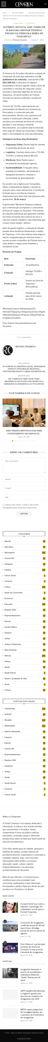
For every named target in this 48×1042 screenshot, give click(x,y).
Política (24, 661)
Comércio (24, 581)
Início (5, 13)
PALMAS (24, 720)
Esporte (24, 621)
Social (24, 684)
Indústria (24, 633)
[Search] (45, 4)
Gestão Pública (18, 13)
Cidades (24, 570)
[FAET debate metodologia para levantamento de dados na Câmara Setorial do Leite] (24, 412)
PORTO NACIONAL (24, 732)
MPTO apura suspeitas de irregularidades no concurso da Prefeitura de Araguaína (32, 1013)
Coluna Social (24, 575)
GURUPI (24, 714)
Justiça (24, 638)
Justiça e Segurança (24, 644)
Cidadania (24, 564)
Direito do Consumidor (24, 593)
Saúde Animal (24, 673)
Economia (24, 598)
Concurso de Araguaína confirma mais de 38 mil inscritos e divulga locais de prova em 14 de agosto (32, 928)
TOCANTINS (24, 709)
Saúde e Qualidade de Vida (24, 678)
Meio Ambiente (24, 650)
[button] (5, 420)
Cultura (24, 587)
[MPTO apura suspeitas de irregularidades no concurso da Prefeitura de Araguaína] (10, 1013)
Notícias (24, 656)
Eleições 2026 (24, 610)
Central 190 (24, 558)
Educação (24, 604)
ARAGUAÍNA (24, 726)
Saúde (24, 667)
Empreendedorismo (24, 615)
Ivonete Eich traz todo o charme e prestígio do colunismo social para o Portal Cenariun (32, 908)
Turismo (24, 690)
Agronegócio (24, 552)
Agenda (24, 541)
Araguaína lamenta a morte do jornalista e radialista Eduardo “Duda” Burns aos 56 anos (31, 974)
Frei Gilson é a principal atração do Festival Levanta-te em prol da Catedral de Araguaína (32, 948)
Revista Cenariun (20, 40)
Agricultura (24, 547)
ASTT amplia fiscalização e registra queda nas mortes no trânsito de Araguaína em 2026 (32, 995)
